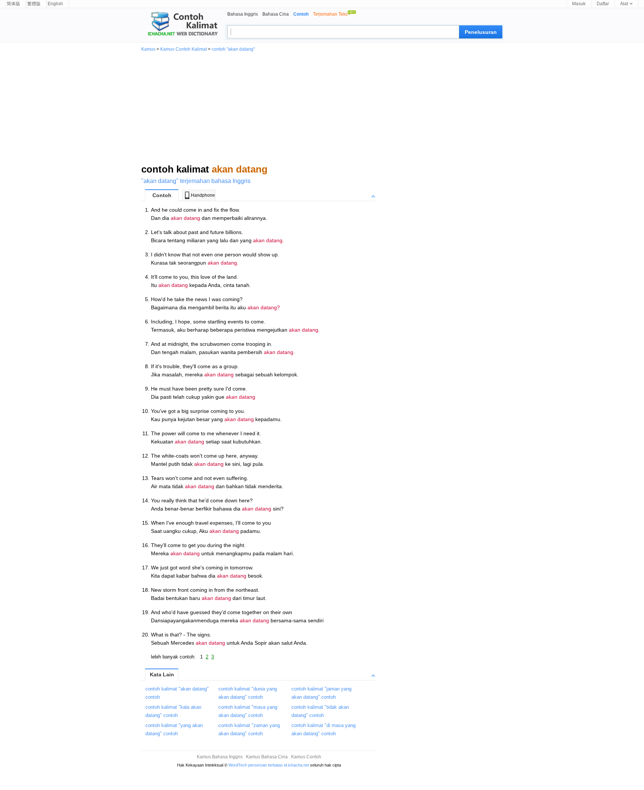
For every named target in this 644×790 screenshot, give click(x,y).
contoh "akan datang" (233, 49)
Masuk (578, 3)
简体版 (13, 3)
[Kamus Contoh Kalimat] (179, 25)
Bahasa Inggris (242, 14)
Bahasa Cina (275, 14)
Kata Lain (162, 674)
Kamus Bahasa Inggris (220, 756)
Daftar (603, 3)
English (55, 3)
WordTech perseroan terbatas (255, 765)
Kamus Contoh (306, 756)
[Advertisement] (322, 107)
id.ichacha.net (296, 765)
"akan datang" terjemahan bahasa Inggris (195, 181)
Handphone (203, 195)
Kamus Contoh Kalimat (183, 49)
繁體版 (34, 3)
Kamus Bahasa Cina (267, 756)
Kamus (148, 49)
